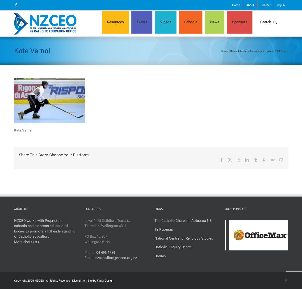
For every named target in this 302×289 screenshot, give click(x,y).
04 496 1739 (105, 252)
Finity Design (105, 280)
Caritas (160, 256)
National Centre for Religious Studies (184, 238)
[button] (268, 22)
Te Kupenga (164, 229)
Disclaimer (79, 280)
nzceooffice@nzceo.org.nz (116, 258)
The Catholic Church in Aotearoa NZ (183, 221)
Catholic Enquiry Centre (173, 247)
